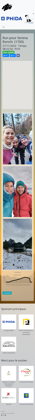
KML (6, 55)
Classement (7, 293)
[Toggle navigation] (3, 27)
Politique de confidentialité (7, 413)
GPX (13, 55)
